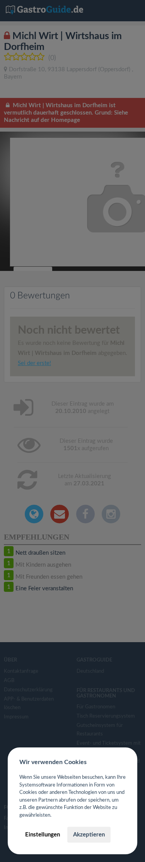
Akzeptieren (89, 835)
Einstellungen (42, 835)
